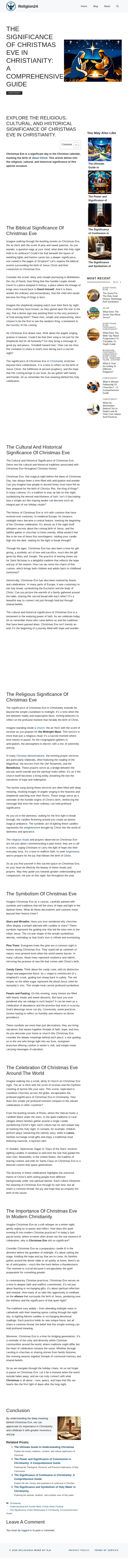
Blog (95, 6)
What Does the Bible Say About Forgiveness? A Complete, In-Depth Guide (111, 338)
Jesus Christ (39, 157)
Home (84, 6)
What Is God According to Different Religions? (109, 367)
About (107, 6)
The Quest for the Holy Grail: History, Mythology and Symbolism (112, 297)
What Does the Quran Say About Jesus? (111, 314)
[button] (117, 6)
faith (55, 496)
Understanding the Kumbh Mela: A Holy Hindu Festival (36, 1506)
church (41, 727)
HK (49, 1550)
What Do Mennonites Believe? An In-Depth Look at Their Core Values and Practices (112, 409)
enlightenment (32, 827)
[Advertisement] (43, 202)
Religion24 (28, 6)
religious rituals (20, 839)
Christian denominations (30, 755)
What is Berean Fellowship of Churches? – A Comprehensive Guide (111, 387)
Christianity (14, 93)
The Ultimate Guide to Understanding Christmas (44, 1447)
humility (15, 325)
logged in (26, 1530)
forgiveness (72, 851)
